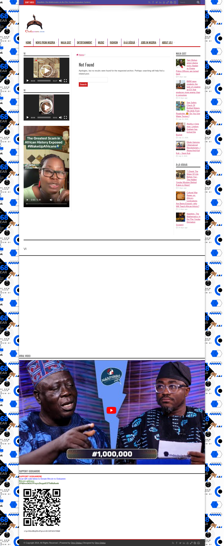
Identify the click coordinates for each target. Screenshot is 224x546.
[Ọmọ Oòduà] (35, 31)
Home (28, 42)
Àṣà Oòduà (129, 42)
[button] (46, 71)
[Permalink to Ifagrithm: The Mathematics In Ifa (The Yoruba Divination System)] (180, 221)
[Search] (198, 2)
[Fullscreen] (65, 80)
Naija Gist (66, 42)
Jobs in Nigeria (148, 42)
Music (101, 42)
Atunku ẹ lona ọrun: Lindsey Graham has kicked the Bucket (187, 129)
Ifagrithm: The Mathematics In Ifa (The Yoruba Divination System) (64, 2)
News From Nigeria (45, 42)
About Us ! (167, 42)
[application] (46, 71)
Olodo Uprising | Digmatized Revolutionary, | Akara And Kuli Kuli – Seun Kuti (188, 147)
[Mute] (60, 80)
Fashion (114, 42)
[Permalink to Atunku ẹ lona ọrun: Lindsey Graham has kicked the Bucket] (180, 131)
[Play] (27, 80)
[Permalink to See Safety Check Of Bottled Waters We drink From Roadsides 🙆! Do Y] (180, 110)
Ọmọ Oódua (76, 543)
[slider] (44, 80)
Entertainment (84, 42)
